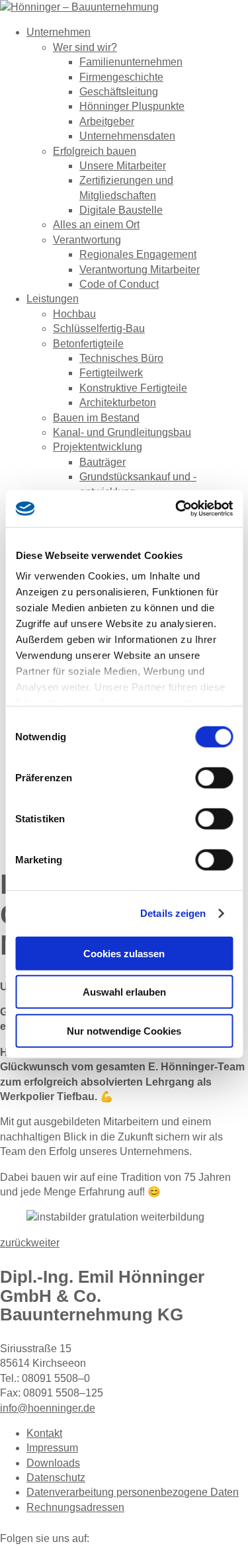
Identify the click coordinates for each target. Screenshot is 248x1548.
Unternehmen (58, 32)
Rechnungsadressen (75, 1507)
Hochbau (74, 314)
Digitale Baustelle (121, 210)
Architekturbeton (117, 402)
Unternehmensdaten (127, 136)
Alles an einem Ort (96, 224)
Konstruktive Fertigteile (133, 388)
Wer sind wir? (85, 47)
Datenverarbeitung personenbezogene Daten (132, 1492)
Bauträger (102, 462)
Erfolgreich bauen (94, 151)
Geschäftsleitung (118, 91)
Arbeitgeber (106, 121)
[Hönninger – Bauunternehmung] (79, 7)
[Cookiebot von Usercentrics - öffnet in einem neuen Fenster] (176, 508)
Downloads (53, 1463)
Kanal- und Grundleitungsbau (122, 432)
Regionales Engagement (137, 254)
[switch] (214, 777)
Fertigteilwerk (111, 372)
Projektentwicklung (97, 446)
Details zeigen (173, 913)
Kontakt (44, 1433)
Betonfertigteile (88, 343)
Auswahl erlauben (124, 992)
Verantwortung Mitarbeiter (139, 269)
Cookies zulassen (124, 953)
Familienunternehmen (131, 61)
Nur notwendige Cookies (124, 1030)
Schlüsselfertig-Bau (99, 328)
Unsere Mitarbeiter (122, 165)
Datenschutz (55, 1477)
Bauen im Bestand (96, 417)
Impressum (52, 1447)
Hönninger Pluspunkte (132, 106)
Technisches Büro (121, 358)
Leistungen (52, 298)
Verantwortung (87, 239)
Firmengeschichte (121, 77)
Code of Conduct (119, 284)
